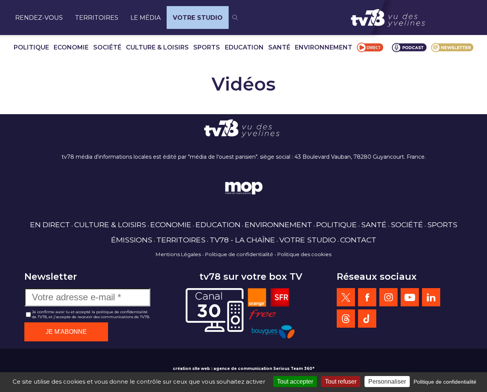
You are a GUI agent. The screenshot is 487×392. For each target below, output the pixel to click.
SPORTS (206, 47)
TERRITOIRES (96, 17)
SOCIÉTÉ (107, 47)
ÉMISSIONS (131, 239)
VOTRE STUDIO (198, 17)
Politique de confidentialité (239, 254)
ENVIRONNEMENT (323, 47)
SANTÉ (279, 47)
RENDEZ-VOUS (39, 17)
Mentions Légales (178, 254)
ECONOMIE (71, 47)
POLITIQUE (31, 47)
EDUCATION (244, 47)
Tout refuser (340, 381)
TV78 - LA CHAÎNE (242, 239)
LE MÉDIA (146, 17)
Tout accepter (295, 381)
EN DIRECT (50, 224)
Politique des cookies (304, 254)
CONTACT (358, 239)
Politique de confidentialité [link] (445, 382)
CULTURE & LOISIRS (157, 47)
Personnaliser (387, 381)
